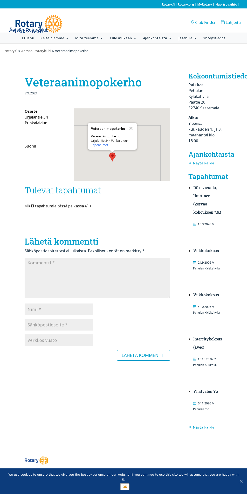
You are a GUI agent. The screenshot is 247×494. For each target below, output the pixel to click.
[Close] (131, 128)
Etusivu (28, 38)
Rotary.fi (168, 4)
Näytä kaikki (203, 163)
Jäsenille (185, 38)
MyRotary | (206, 4)
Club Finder (205, 22)
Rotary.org (186, 4)
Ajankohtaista (155, 38)
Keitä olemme (52, 38)
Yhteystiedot (214, 38)
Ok (125, 487)
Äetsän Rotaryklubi (36, 51)
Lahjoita (233, 22)
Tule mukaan (121, 38)
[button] (112, 157)
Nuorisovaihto (226, 4)
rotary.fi (11, 51)
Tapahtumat (99, 145)
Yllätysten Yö (205, 391)
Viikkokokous (206, 250)
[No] (241, 481)
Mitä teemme (86, 38)
